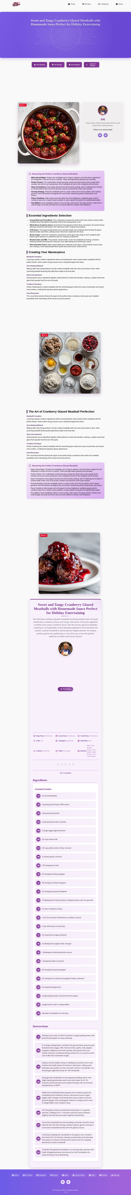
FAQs (93, 1175)
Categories (105, 4)
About (121, 4)
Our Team (28, 1175)
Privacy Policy (80, 1175)
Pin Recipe (58, 64)
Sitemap (116, 1175)
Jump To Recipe (93, 64)
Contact (104, 1175)
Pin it (23, 105)
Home (73, 4)
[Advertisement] (61, 85)
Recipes (88, 4)
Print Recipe (40, 64)
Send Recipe (75, 64)
